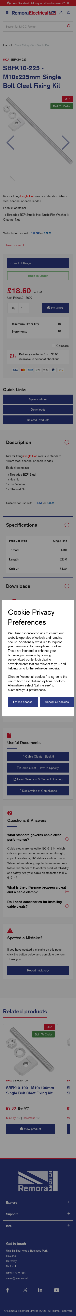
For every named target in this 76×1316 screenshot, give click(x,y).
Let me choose (22, 702)
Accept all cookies (57, 702)
